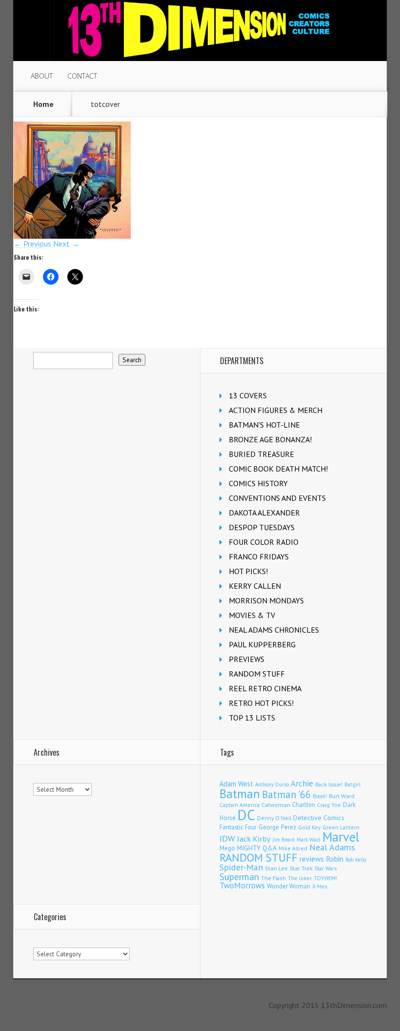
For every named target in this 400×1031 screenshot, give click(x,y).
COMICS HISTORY (258, 483)
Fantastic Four (238, 827)
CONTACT (82, 76)
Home (43, 104)
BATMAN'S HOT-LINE (264, 425)
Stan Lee (276, 868)
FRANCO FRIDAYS (259, 556)
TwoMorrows (242, 885)
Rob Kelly (355, 859)
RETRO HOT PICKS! (261, 703)
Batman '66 (286, 794)
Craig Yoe (329, 804)
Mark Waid (308, 839)
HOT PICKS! (248, 571)
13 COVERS (248, 395)
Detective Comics (318, 817)
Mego (227, 848)
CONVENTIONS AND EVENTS (277, 498)
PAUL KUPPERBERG (262, 644)
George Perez (277, 827)
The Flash (273, 878)
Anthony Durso (272, 784)
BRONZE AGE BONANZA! (270, 439)
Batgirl (352, 784)
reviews (312, 859)
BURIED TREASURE (261, 454)
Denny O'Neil (274, 818)
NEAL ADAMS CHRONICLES (274, 630)
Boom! (320, 796)
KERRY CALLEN (255, 586)
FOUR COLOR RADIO (264, 542)
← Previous (32, 243)
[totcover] (72, 236)
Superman (239, 876)
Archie (302, 783)
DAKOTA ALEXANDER (264, 512)
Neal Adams (332, 847)
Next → (66, 243)
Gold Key (309, 827)
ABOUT (42, 76)
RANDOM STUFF (257, 674)
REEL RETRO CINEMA (265, 688)
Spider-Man (241, 867)
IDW (227, 838)
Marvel (341, 836)
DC (246, 814)
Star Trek (301, 868)
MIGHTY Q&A (257, 848)
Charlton (303, 804)
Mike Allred (293, 848)
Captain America (240, 804)
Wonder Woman (288, 886)
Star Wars (326, 868)
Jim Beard (284, 839)
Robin (334, 859)
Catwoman (275, 804)
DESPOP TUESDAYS (262, 527)
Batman (240, 794)
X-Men (319, 886)
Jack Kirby (254, 838)
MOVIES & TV (252, 615)
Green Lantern (341, 827)
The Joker (300, 878)
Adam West (236, 783)
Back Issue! (328, 784)
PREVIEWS (246, 659)
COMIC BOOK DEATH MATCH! (278, 469)
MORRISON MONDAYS (266, 600)
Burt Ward (342, 796)
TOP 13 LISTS (252, 717)
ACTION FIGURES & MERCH (275, 410)
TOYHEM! (325, 878)
